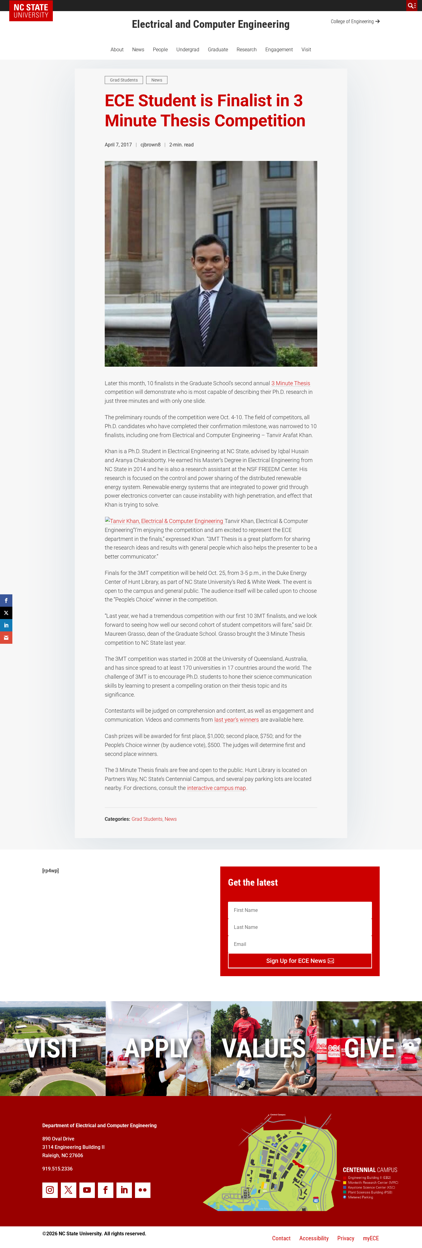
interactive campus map (216, 788)
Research (247, 50)
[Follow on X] (68, 1190)
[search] (411, 5)
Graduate (218, 50)
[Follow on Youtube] (87, 1190)
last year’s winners (236, 719)
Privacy (345, 1238)
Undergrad (187, 50)
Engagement (279, 50)
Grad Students (124, 80)
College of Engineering (352, 21)
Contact (281, 1238)
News (138, 50)
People (160, 50)
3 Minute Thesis (291, 383)
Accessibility (314, 1238)
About (117, 50)
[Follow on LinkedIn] (124, 1190)
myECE (371, 1238)
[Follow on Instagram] (50, 1190)
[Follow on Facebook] (105, 1190)
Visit (306, 50)
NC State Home (33, 5)
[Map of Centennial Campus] (300, 1208)
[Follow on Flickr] (142, 1190)
